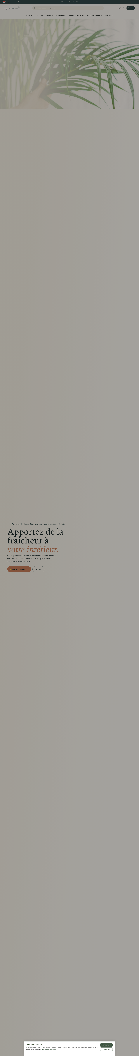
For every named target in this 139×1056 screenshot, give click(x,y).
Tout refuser (106, 1049)
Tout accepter (106, 1045)
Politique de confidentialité (49, 1049)
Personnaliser (106, 1053)
